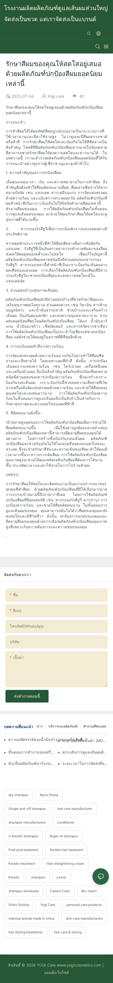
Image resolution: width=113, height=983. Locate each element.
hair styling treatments (26, 932)
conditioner (65, 822)
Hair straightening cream (65, 863)
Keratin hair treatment (66, 850)
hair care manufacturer (74, 809)
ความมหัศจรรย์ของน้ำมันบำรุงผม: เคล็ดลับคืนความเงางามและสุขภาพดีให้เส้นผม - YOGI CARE (47, 739)
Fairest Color (60, 891)
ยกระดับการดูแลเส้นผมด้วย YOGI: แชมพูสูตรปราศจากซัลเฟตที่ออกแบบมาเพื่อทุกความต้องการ (85, 752)
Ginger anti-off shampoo (27, 809)
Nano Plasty (49, 795)
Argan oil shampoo (64, 836)
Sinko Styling (19, 905)
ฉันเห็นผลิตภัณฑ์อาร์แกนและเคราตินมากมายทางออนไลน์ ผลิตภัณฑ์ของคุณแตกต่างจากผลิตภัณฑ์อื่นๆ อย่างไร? (31, 763)
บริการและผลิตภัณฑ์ (63, 726)
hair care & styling (67, 932)
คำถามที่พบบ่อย (94, 726)
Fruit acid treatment (23, 850)
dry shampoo (18, 795)
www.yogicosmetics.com (78, 965)
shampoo (38, 877)
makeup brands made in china (31, 918)
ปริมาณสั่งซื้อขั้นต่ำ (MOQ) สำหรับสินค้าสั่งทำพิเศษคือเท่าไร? (85, 740)
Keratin (14, 877)
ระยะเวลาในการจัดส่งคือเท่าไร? (85, 763)
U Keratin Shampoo (23, 836)
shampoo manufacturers (27, 822)
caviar (61, 877)
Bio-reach (89, 891)
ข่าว (40, 726)
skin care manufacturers (84, 918)
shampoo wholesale (24, 891)
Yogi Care (47, 905)
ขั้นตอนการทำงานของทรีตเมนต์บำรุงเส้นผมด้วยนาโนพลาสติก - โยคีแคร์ (31, 752)
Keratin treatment (22, 863)
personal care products (84, 905)
